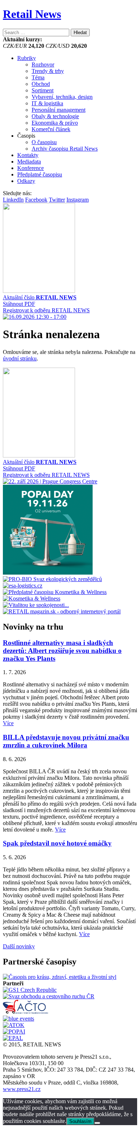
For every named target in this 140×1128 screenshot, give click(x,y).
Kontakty (27, 155)
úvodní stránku (20, 358)
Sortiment (42, 90)
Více (8, 723)
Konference (30, 168)
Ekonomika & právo (55, 123)
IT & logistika (47, 103)
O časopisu (44, 142)
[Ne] (97, 1123)
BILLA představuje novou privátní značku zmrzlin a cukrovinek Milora (66, 741)
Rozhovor (43, 64)
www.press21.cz (22, 1089)
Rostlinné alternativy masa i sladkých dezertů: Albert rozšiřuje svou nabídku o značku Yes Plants (62, 650)
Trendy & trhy (48, 71)
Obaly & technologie (55, 116)
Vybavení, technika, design (62, 97)
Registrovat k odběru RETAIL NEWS (46, 310)
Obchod (41, 84)
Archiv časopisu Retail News (65, 149)
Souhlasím (80, 1121)
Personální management (58, 110)
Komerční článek (51, 129)
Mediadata (29, 161)
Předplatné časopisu (39, 174)
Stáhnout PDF (19, 304)
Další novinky (19, 946)
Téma (38, 77)
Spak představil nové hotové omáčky (57, 843)
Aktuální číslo (39, 297)
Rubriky (26, 58)
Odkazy (26, 181)
